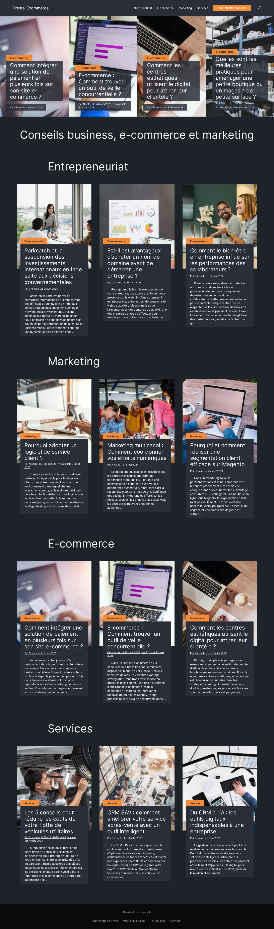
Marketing (185, 8)
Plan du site (157, 920)
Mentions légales (134, 920)
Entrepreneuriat (142, 8)
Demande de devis (105, 920)
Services (202, 8)
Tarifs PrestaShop (232, 8)
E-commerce (165, 8)
